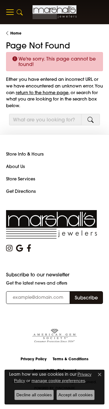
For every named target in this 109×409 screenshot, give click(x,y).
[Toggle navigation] (10, 12)
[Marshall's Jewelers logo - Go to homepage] (55, 12)
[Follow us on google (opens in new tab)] (19, 248)
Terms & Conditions (70, 359)
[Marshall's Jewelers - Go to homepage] (51, 224)
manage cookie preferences (58, 380)
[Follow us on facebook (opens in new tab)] (29, 248)
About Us (15, 166)
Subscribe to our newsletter (37, 275)
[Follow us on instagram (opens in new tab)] (9, 248)
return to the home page (42, 92)
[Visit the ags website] (54, 336)
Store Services (20, 179)
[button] (20, 12)
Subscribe (86, 298)
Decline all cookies (34, 394)
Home (15, 33)
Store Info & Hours (25, 154)
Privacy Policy (34, 359)
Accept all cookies (75, 394)
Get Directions (21, 191)
